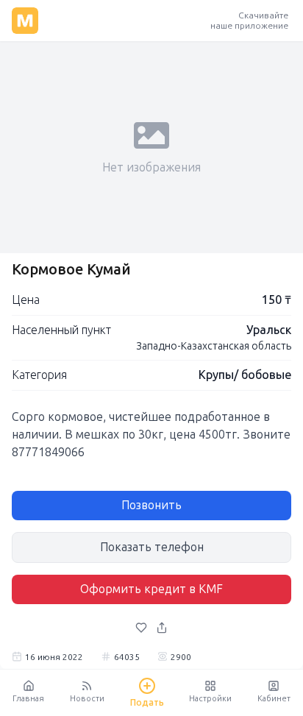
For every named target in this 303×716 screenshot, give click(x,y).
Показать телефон (152, 547)
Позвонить (151, 505)
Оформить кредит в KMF (151, 589)
